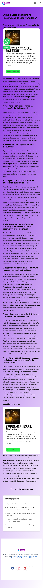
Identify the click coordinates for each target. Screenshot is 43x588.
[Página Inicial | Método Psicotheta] (6, 3)
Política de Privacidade (20, 556)
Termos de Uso (32, 556)
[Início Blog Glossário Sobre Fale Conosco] (21, 3)
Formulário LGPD (26, 558)
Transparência (15, 558)
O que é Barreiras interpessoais (16, 504)
